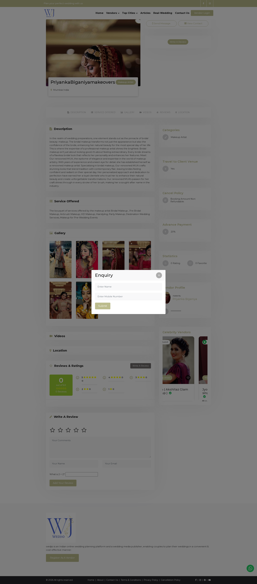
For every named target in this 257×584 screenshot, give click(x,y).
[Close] (159, 275)
